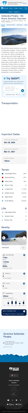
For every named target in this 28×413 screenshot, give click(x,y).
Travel (11, 8)
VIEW (23, 247)
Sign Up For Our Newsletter (14, 385)
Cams (25, 24)
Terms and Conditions (14, 390)
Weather (5, 8)
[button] (26, 8)
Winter (10, 12)
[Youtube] (8, 400)
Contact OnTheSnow (14, 380)
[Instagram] (16, 400)
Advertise (14, 382)
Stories (16, 8)
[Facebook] (20, 400)
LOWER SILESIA (5, 20)
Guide (3, 24)
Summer (16, 12)
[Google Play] (11, 404)
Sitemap (13, 392)
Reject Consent (14, 395)
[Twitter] (12, 400)
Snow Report (11, 24)
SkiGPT (21, 8)
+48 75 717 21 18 (7, 346)
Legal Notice (14, 387)
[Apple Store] (18, 404)
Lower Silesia (20, 314)
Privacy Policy (14, 388)
